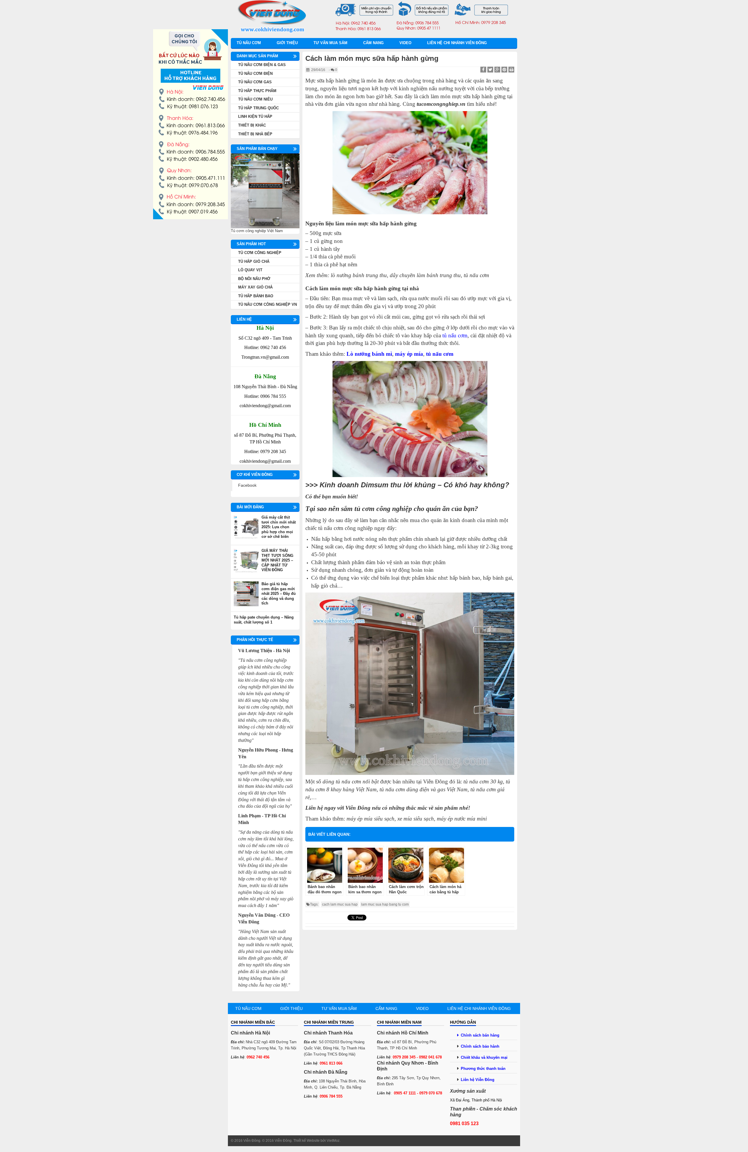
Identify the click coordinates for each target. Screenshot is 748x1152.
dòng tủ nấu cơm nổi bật (351, 781)
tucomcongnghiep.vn (441, 104)
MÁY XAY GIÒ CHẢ (255, 287)
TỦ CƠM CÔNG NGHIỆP (259, 253)
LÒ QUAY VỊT (250, 270)
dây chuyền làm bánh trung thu (425, 275)
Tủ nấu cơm (249, 43)
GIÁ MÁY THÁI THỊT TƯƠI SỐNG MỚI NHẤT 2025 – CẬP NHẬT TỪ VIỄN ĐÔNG (277, 560)
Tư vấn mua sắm (330, 43)
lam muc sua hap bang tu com (385, 904)
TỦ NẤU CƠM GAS (255, 82)
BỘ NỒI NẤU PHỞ (254, 279)
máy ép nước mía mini (462, 819)
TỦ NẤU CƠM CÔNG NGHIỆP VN (267, 304)
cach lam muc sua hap (340, 904)
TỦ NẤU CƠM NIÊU (255, 99)
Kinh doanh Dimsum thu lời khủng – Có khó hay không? (414, 485)
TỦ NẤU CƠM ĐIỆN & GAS (262, 65)
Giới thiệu (287, 43)
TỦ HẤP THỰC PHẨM (257, 91)
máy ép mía (409, 354)
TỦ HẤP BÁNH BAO (255, 296)
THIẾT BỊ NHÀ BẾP (255, 134)
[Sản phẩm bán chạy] (265, 191)
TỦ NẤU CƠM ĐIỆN (255, 73)
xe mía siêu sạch (415, 819)
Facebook (247, 485)
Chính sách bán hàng (480, 1035)
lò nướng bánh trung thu (359, 275)
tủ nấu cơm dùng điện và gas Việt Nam (424, 789)
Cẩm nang (373, 43)
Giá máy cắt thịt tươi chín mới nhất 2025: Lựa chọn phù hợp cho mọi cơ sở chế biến (279, 527)
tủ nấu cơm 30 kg (483, 781)
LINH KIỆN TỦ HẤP (255, 116)
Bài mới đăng (250, 507)
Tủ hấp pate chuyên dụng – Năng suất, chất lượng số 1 (264, 619)
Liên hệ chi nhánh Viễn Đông (457, 43)
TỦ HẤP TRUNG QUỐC (258, 108)
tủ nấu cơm (439, 354)
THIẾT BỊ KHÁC (252, 125)
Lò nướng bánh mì (369, 354)
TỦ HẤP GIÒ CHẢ (253, 261)
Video (405, 43)
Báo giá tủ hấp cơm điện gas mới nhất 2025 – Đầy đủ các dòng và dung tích (279, 593)
